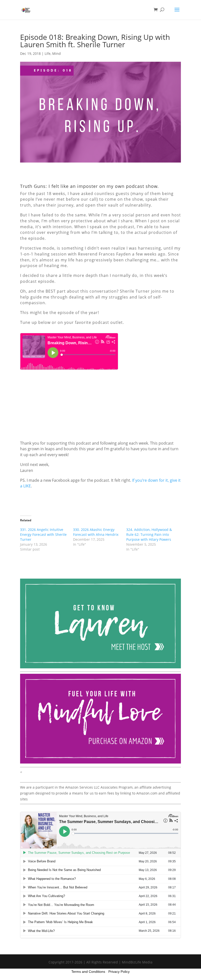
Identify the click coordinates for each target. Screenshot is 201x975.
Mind (56, 53)
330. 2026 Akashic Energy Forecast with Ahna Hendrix (95, 532)
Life (47, 53)
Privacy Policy (119, 972)
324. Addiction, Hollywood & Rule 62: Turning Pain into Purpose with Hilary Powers (149, 534)
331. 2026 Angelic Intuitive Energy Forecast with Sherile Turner (43, 534)
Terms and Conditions (88, 972)
